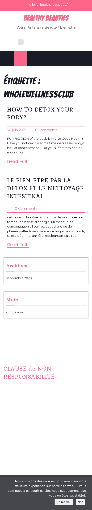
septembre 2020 (19, 278)
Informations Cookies (25, 462)
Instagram (17, 445)
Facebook (17, 439)
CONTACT (17, 450)
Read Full (17, 161)
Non (80, 502)
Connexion (14, 312)
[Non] (86, 492)
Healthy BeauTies (46, 18)
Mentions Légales (22, 456)
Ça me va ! (63, 502)
